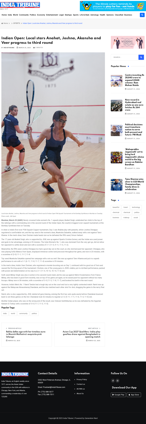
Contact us (81, 384)
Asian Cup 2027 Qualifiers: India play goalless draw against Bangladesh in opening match (81, 334)
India (10, 15)
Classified (119, 15)
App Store (135, 395)
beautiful (116, 207)
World (15, 15)
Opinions (110, 15)
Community (24, 15)
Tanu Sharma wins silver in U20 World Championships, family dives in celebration (134, 184)
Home (4, 15)
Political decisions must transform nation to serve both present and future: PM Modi (134, 130)
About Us (80, 393)
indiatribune (9, 47)
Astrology (94, 15)
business (116, 217)
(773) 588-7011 (48, 394)
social (136, 217)
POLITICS (34, 313)
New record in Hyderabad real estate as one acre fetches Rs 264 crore (134, 105)
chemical (116, 212)
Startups (68, 15)
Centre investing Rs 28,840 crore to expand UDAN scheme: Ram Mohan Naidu (134, 80)
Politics (33, 15)
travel (126, 207)
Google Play (119, 395)
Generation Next (91, 418)
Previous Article (14, 328)
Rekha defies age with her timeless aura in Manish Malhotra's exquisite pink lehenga (25, 334)
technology (136, 207)
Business (128, 15)
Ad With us (81, 389)
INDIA (5, 313)
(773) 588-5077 (47, 392)
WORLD (13, 313)
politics (136, 212)
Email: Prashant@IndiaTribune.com (51, 387)
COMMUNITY (23, 313)
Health (102, 15)
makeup (126, 217)
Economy (41, 15)
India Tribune (68, 418)
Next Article (93, 328)
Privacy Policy (82, 379)
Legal (61, 15)
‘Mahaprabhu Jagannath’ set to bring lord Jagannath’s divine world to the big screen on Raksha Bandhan (134, 157)
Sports (76, 15)
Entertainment (52, 15)
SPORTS (16, 23)
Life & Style (84, 15)
